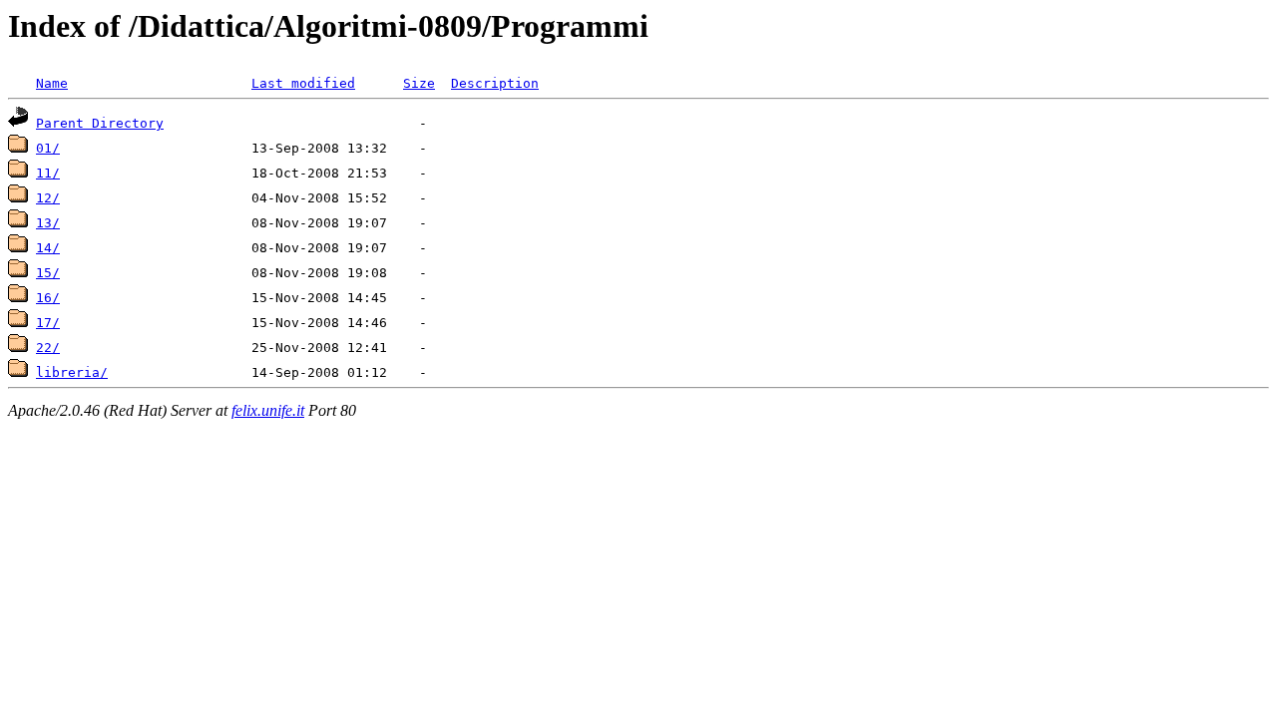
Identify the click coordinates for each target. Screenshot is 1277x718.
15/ (48, 272)
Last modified (303, 83)
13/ (48, 222)
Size (419, 83)
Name (52, 83)
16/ (48, 297)
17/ (48, 322)
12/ (48, 197)
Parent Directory (100, 123)
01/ (48, 148)
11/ (48, 173)
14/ (48, 247)
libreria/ (72, 372)
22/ (48, 347)
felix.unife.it (267, 410)
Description (495, 83)
